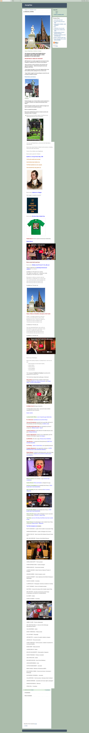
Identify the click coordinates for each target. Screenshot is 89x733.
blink (34, 319)
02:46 (32, 689)
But (27, 330)
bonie (39, 319)
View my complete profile (59, 14)
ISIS (55, 26)
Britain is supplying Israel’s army (60, 37)
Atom (36, 723)
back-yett (40, 278)
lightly (36, 328)
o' (35, 319)
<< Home (25, 725)
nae (32, 278)
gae (44, 273)
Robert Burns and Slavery (30, 76)
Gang (28, 317)
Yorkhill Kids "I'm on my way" (59, 28)
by (29, 317)
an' (31, 335)
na (31, 330)
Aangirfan (28, 5)
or (30, 316)
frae (41, 332)
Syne (28, 279)
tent (32, 277)
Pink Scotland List (34, 374)
